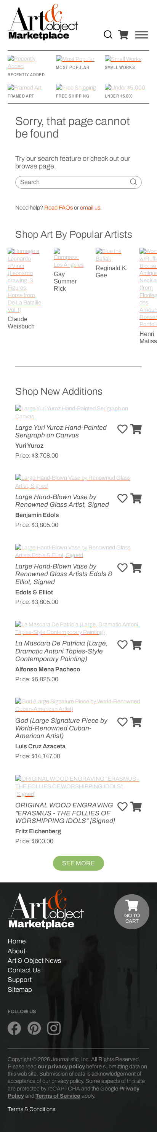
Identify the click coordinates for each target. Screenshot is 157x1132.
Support (20, 979)
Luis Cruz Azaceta (40, 746)
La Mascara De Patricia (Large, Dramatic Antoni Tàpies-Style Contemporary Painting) (61, 651)
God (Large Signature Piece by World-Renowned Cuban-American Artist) (61, 728)
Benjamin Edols (37, 515)
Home (17, 941)
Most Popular (72, 67)
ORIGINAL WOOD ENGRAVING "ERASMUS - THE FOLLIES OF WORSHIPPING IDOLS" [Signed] (65, 813)
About (17, 951)
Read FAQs (58, 208)
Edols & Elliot (34, 592)
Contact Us (24, 970)
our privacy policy (61, 1066)
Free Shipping (72, 96)
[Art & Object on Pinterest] (34, 1028)
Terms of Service (57, 1096)
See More (78, 863)
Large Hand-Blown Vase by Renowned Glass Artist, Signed (62, 500)
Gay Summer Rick (65, 281)
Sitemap (20, 989)
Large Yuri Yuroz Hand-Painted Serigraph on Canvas (61, 431)
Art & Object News (34, 960)
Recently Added (26, 75)
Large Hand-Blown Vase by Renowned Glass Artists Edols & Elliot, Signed (63, 574)
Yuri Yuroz (29, 445)
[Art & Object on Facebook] (14, 1028)
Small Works (120, 67)
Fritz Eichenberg (38, 831)
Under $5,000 (119, 96)
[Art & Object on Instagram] (54, 1028)
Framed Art (21, 96)
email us (90, 208)
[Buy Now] (136, 429)
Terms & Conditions (31, 1109)
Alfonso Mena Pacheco (47, 669)
